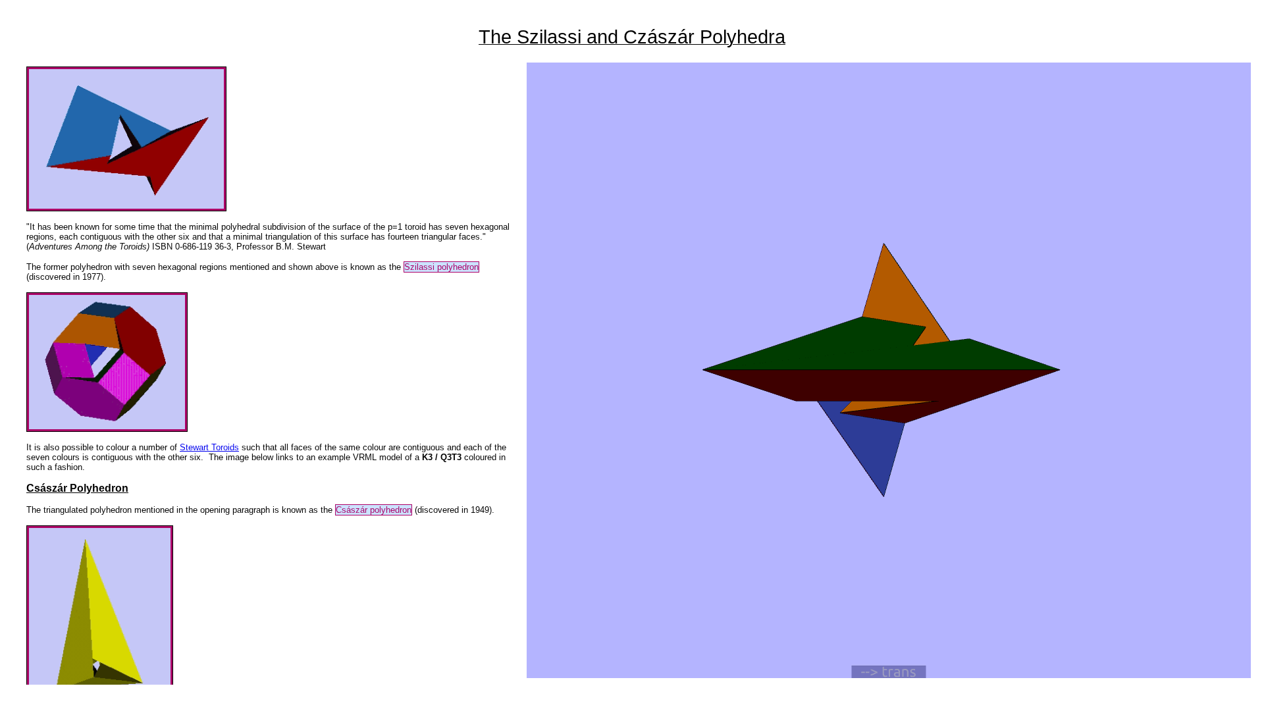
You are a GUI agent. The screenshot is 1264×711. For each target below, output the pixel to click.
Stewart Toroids (209, 447)
